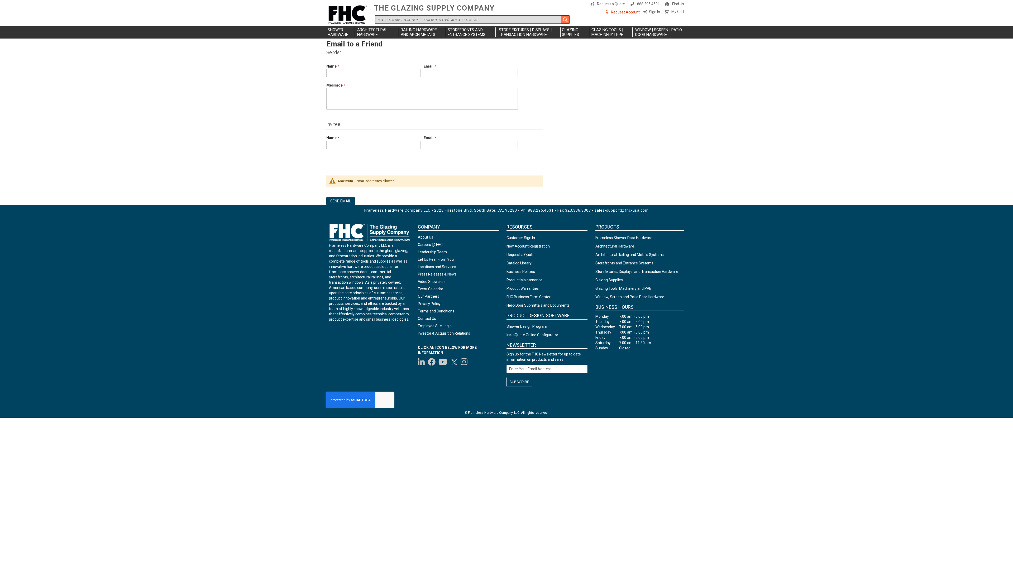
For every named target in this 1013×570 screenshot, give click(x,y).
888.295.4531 (648, 4)
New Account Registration (528, 246)
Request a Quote (611, 4)
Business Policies (520, 271)
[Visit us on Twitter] (454, 361)
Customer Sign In (520, 238)
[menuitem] (340, 32)
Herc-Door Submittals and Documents (538, 305)
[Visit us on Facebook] (432, 361)
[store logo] (348, 15)
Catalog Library (519, 263)
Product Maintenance (524, 280)
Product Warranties (522, 288)
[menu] (506, 32)
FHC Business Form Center (528, 297)
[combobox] (472, 19)
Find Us (678, 4)
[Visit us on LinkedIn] (421, 361)
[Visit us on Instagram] (464, 361)
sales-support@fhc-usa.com (622, 210)
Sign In (654, 12)
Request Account (625, 12)
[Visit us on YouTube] (442, 361)
